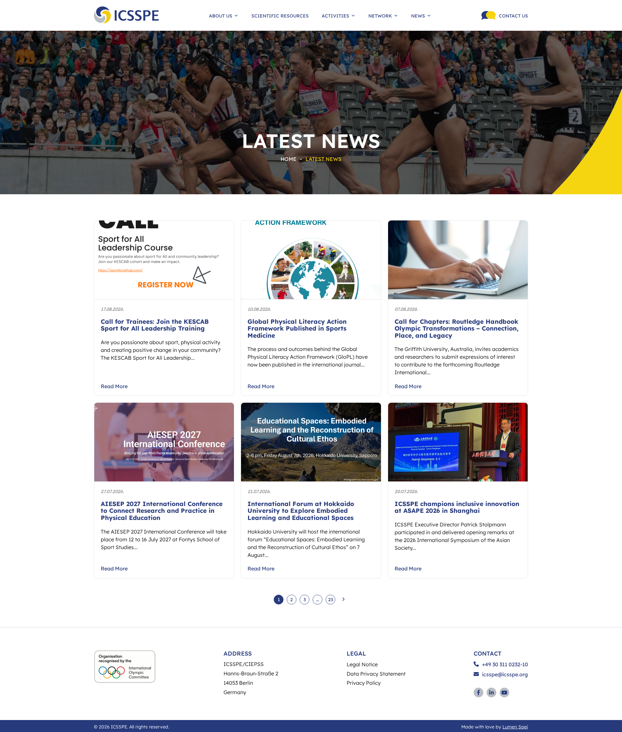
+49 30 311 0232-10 (505, 664)
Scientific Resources (280, 15)
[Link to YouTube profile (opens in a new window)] (504, 692)
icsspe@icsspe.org (505, 674)
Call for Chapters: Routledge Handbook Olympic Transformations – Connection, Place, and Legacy (456, 328)
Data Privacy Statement (376, 673)
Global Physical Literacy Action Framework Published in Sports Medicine (297, 328)
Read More (114, 386)
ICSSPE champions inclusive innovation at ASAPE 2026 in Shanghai (457, 507)
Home (288, 158)
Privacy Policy (364, 682)
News (418, 15)
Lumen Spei (515, 726)
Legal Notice (362, 664)
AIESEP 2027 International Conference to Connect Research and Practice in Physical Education (162, 510)
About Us (220, 15)
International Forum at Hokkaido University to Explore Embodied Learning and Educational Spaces (301, 510)
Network (380, 15)
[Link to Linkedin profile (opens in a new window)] (491, 692)
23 (330, 599)
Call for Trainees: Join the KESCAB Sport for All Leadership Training (155, 325)
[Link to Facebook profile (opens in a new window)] (478, 692)
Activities (335, 15)
